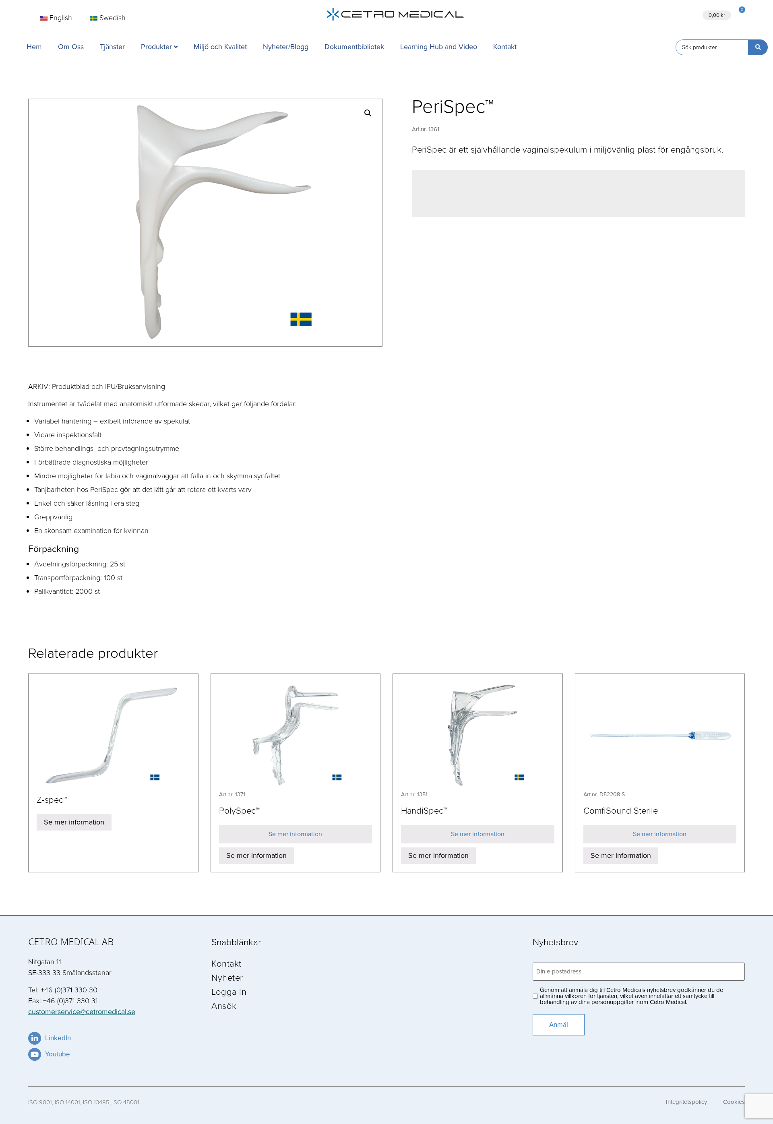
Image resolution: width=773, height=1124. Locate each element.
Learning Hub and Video (438, 46)
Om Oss (71, 46)
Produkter (156, 46)
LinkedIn (58, 1038)
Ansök (653, 14)
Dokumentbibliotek (354, 46)
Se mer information (74, 822)
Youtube (57, 1054)
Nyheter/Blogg (285, 46)
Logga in (228, 991)
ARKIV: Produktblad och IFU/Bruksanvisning (96, 386)
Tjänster (112, 46)
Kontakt (505, 46)
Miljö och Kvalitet (220, 46)
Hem (34, 46)
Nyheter (227, 977)
